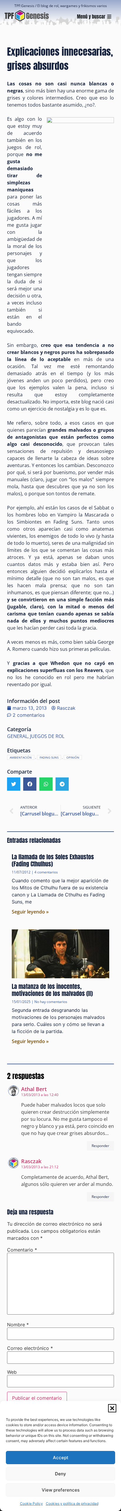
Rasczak (31, 1161)
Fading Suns (49, 757)
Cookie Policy (31, 1503)
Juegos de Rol (47, 736)
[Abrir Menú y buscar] (109, 16)
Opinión (72, 757)
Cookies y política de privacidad (72, 1503)
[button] (112, 1408)
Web (12, 1372)
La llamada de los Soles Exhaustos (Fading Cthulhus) (53, 860)
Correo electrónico (30, 1348)
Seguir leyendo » (30, 911)
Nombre (18, 1324)
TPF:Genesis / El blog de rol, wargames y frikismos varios (60, 5)
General (17, 736)
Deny (60, 1474)
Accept (60, 1457)
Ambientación (21, 757)
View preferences (61, 1490)
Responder (100, 1145)
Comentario (22, 1249)
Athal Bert (34, 1089)
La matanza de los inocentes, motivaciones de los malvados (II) (52, 990)
